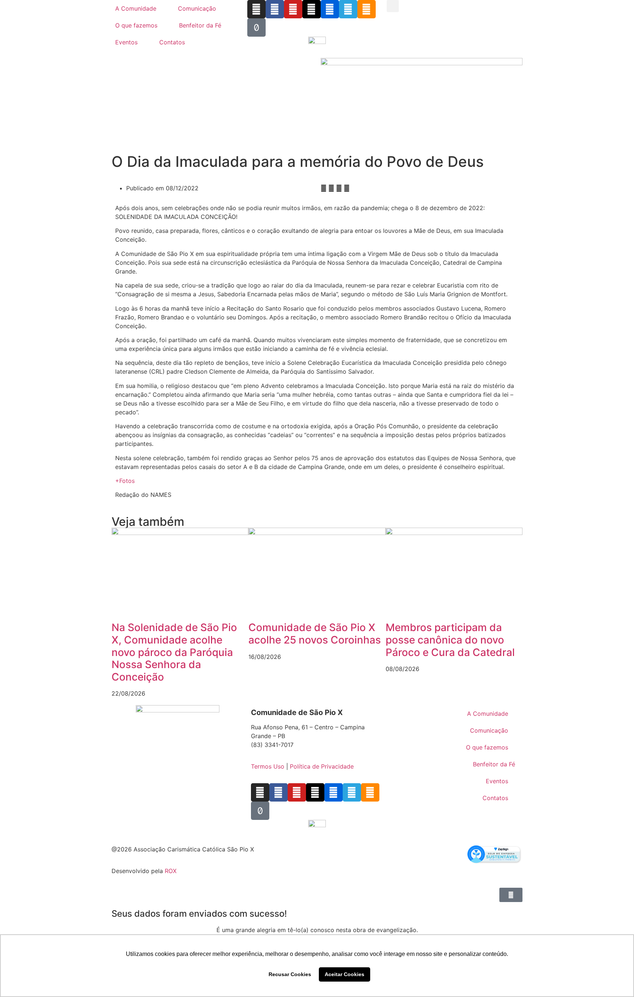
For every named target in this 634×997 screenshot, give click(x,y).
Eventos (126, 42)
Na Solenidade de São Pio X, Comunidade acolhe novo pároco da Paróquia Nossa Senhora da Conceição (174, 652)
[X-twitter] (311, 9)
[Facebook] (275, 9)
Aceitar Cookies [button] (344, 974)
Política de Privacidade (322, 766)
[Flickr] (330, 9)
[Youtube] (293, 9)
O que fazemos (136, 25)
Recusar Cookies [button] (290, 974)
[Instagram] (256, 9)
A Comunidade (135, 8)
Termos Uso (267, 766)
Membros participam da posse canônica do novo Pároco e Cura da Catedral (450, 639)
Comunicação (197, 8)
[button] (393, 6)
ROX (170, 871)
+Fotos (125, 480)
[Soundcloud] (366, 9)
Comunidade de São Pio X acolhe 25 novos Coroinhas (314, 633)
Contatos (172, 42)
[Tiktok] (256, 27)
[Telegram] (348, 9)
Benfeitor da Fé (200, 25)
